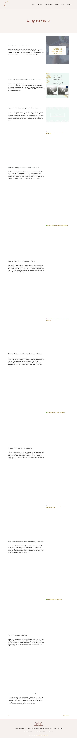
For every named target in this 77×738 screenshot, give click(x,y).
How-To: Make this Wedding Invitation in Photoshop (22, 693)
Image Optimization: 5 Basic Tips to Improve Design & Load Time (25, 541)
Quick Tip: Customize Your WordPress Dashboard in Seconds (25, 354)
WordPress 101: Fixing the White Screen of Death (21, 261)
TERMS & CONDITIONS (44, 735)
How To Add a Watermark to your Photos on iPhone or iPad (24, 79)
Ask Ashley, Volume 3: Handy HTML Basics (20, 448)
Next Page (66, 715)
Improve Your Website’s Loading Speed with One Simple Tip (24, 108)
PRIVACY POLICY (38, 735)
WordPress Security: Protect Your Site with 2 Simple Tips (23, 167)
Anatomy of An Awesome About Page (18, 45)
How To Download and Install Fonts (17, 635)
